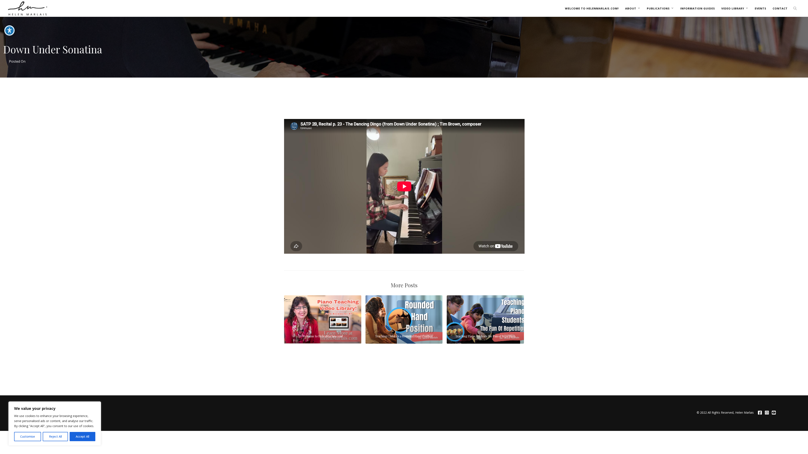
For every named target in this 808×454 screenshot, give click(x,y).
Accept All (82, 436)
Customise (27, 436)
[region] (54, 423)
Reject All (55, 436)
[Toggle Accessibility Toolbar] (9, 30)
